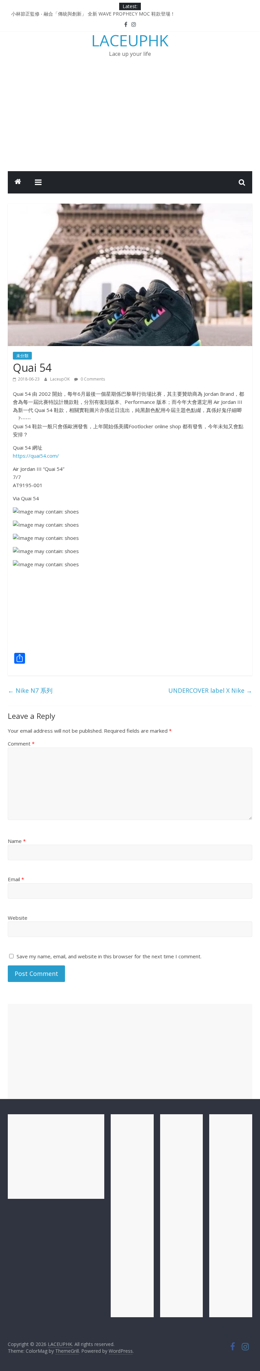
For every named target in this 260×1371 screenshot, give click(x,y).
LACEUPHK (130, 40)
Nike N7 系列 (30, 690)
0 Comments (92, 379)
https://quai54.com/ (36, 455)
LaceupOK (60, 379)
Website (17, 917)
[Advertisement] (130, 120)
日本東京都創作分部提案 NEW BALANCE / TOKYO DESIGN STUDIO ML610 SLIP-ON (102, 13)
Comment (21, 743)
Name (17, 841)
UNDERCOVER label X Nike (210, 690)
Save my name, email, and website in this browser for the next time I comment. (109, 956)
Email (16, 879)
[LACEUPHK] (18, 182)
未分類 (22, 356)
